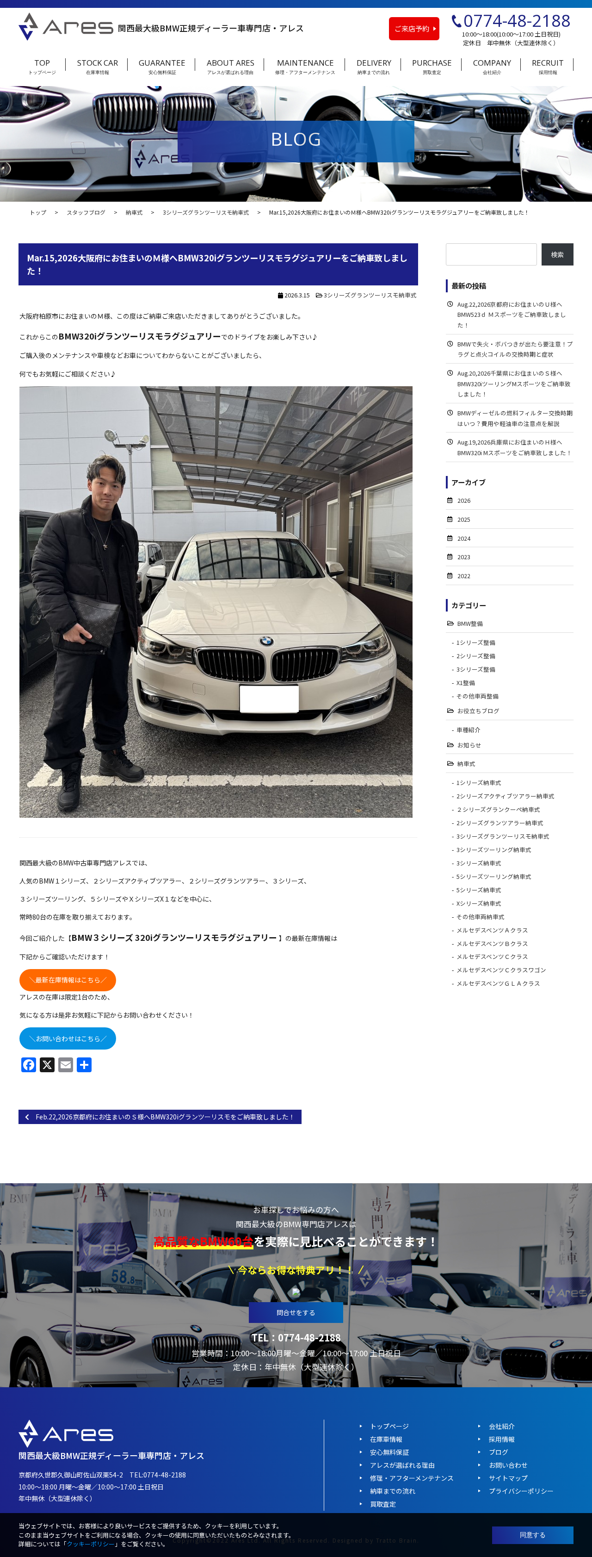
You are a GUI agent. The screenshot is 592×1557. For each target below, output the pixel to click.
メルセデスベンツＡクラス (492, 930)
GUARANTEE (162, 66)
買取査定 (383, 1503)
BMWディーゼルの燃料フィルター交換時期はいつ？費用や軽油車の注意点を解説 (515, 418)
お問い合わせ (508, 1465)
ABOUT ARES (230, 66)
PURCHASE (432, 66)
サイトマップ (508, 1478)
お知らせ (469, 745)
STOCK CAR (97, 66)
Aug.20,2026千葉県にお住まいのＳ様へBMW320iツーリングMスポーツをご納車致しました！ (514, 383)
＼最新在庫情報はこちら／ (68, 979)
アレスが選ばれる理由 (402, 1465)
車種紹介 (468, 729)
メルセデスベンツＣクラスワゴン (501, 969)
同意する (533, 1534)
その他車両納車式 (480, 916)
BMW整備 (470, 623)
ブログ (498, 1452)
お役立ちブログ (478, 710)
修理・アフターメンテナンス (412, 1478)
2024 (463, 538)
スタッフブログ (86, 212)
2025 (463, 519)
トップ (38, 212)
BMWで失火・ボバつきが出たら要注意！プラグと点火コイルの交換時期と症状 (515, 349)
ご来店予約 (412, 28)
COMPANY (492, 66)
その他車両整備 (477, 696)
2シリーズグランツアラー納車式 (499, 822)
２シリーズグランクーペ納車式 (498, 809)
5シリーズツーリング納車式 (493, 876)
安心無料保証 (389, 1452)
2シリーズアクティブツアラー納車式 (505, 795)
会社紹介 (502, 1426)
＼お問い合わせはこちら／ (68, 1038)
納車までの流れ (392, 1490)
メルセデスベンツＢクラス (492, 943)
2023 (463, 556)
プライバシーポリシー (521, 1490)
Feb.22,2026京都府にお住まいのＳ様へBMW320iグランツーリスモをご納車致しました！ (162, 1116)
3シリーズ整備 (475, 669)
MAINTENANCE (305, 66)
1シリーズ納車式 (478, 782)
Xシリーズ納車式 (478, 903)
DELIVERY (374, 66)
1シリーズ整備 (475, 642)
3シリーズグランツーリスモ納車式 (206, 212)
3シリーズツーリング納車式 (493, 849)
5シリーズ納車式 (478, 889)
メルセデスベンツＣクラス (492, 956)
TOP (42, 66)
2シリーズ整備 (475, 655)
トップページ (389, 1426)
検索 (557, 254)
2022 (463, 575)
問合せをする (296, 1312)
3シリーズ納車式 (478, 863)
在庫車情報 (386, 1439)
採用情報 (502, 1439)
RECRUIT (548, 66)
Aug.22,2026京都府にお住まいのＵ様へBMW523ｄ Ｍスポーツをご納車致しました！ (511, 314)
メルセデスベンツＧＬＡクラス (498, 983)
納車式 (134, 212)
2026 (463, 500)
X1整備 (465, 682)
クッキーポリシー (91, 1543)
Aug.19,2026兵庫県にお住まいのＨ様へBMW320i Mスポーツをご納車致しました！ (514, 447)
